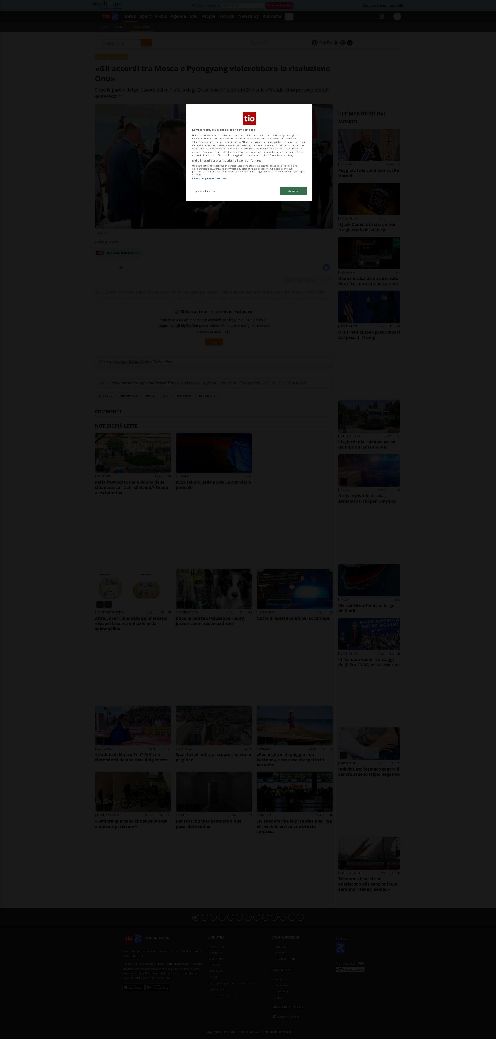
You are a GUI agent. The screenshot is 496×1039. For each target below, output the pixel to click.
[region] (249, 152)
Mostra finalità (205, 190)
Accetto (293, 190)
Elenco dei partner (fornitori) (209, 178)
